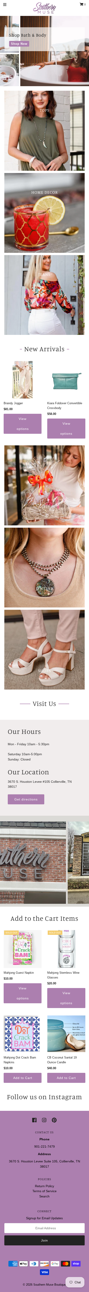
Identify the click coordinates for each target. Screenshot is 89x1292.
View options (23, 424)
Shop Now (19, 43)
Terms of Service (44, 1191)
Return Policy (44, 1186)
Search (44, 1196)
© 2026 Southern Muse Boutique (44, 1284)
